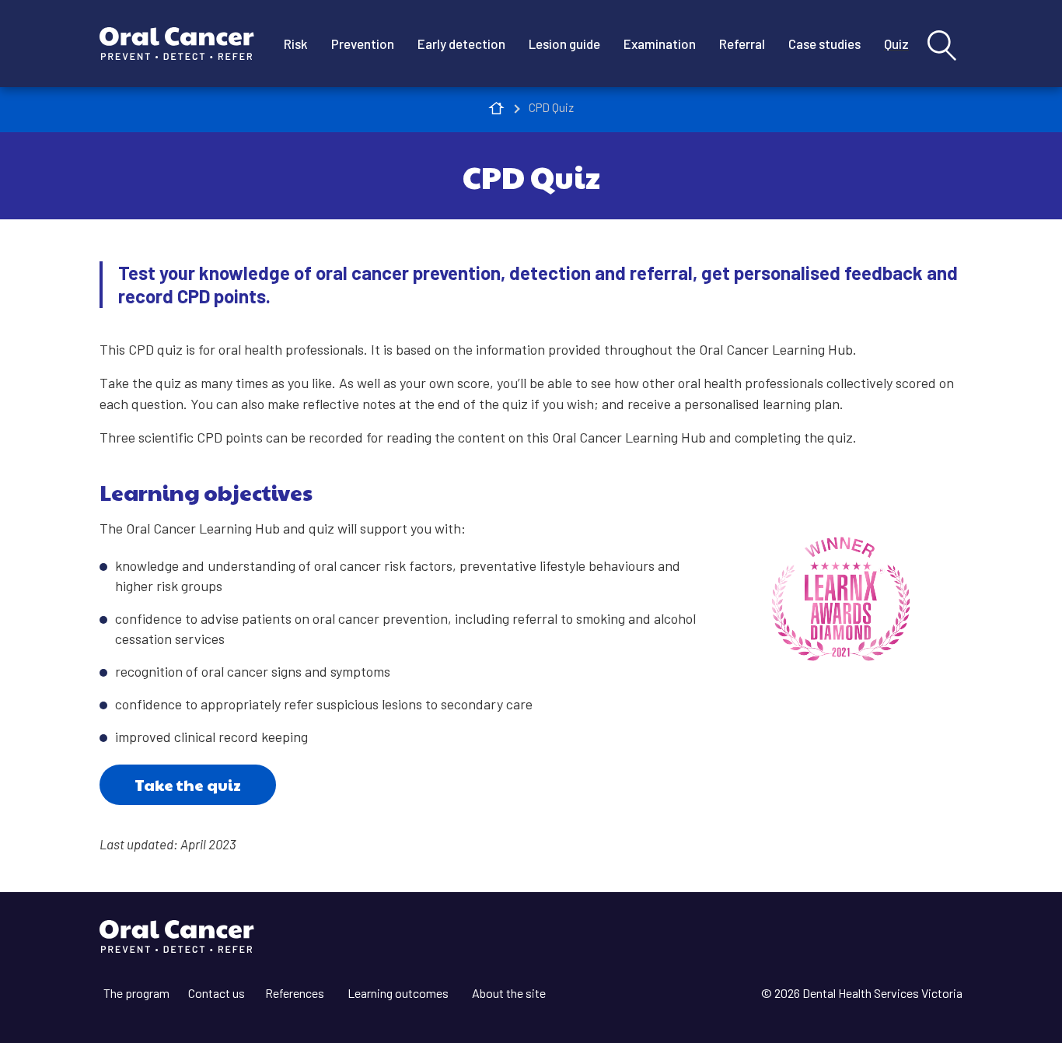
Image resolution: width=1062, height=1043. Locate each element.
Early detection (461, 43)
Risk (296, 43)
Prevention (362, 43)
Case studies (824, 43)
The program (136, 992)
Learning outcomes (398, 992)
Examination (660, 43)
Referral (742, 43)
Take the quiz (187, 785)
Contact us (216, 992)
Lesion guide (564, 43)
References (294, 992)
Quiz (896, 43)
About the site (509, 992)
